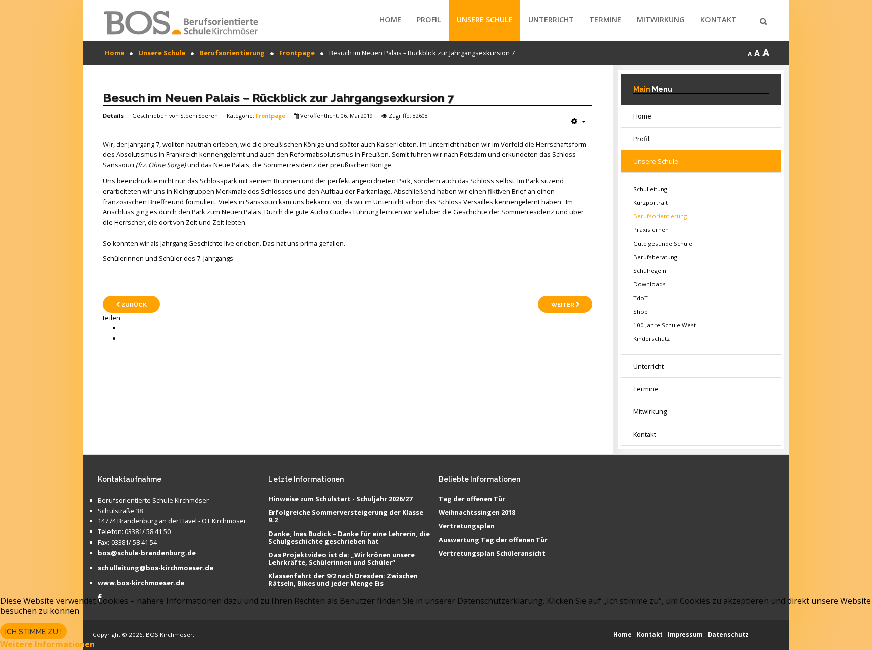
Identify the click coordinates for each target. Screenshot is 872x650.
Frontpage (270, 116)
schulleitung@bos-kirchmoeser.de (155, 568)
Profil (429, 19)
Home (390, 19)
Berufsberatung (655, 257)
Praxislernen (651, 229)
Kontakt (718, 19)
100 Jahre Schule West (664, 325)
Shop (640, 311)
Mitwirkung (661, 19)
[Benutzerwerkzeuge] (578, 121)
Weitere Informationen (47, 644)
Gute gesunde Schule (662, 243)
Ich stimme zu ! (33, 632)
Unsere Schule (485, 19)
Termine (605, 19)
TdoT (640, 298)
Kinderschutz (651, 338)
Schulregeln (649, 270)
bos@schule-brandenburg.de (147, 553)
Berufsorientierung (660, 216)
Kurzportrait (650, 202)
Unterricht (551, 19)
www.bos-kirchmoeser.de (141, 583)
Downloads (649, 284)
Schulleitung (650, 189)
